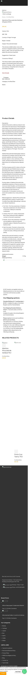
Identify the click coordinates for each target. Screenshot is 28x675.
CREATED (11, 666)
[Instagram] (8, 593)
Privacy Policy (5, 653)
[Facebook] (4, 593)
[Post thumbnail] (5, 602)
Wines (3, 640)
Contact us (5, 660)
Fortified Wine (10, 17)
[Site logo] (4, 2)
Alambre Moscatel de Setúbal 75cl (6, 350)
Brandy (4, 625)
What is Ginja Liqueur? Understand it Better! (13, 605)
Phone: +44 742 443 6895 (18, 587)
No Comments (13, 608)
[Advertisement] (14, 102)
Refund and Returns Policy (8, 650)
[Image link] (14, 520)
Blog (3, 658)
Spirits (3, 635)
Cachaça (4, 628)
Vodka (4, 638)
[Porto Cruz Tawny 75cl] (20, 395)
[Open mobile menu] (26, 2)
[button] (4, 345)
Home (3, 17)
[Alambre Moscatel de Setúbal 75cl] (4, 342)
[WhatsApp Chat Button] (24, 671)
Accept (3, 673)
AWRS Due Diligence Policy (9, 655)
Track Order (5, 662)
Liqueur (4, 630)
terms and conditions (17, 318)
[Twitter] (11, 593)
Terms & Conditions (7, 648)
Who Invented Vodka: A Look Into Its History (13, 615)
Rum (3, 633)
